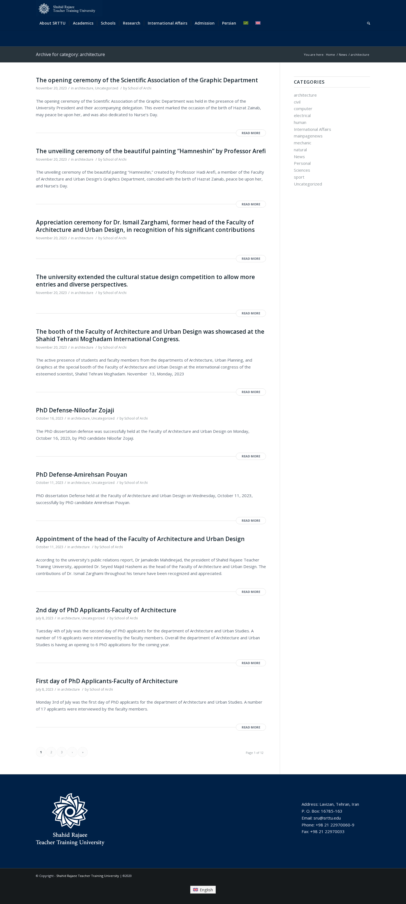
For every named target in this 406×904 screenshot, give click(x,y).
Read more (251, 133)
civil (297, 102)
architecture (84, 88)
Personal (302, 163)
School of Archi (139, 88)
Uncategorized (106, 88)
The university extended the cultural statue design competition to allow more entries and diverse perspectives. (145, 280)
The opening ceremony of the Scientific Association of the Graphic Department (147, 80)
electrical (302, 115)
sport (299, 177)
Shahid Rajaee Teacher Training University (87, 876)
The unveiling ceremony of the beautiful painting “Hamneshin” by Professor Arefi (151, 151)
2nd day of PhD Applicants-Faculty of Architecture (106, 610)
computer (303, 108)
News (299, 156)
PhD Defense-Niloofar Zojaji (75, 410)
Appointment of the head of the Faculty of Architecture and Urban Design (140, 539)
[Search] (366, 23)
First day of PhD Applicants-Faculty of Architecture (107, 681)
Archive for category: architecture (70, 54)
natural (300, 149)
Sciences (302, 170)
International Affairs (312, 129)
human (300, 122)
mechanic (302, 142)
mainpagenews (308, 136)
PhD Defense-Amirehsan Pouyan (81, 474)
